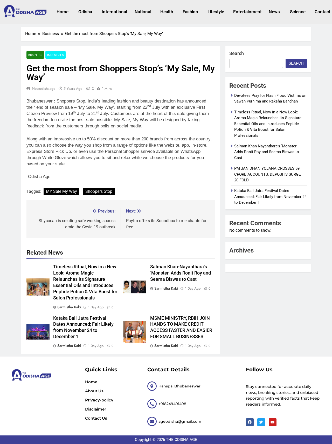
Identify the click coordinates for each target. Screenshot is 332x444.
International (113, 11)
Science (297, 11)
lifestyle (215, 11)
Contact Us (96, 418)
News (274, 11)
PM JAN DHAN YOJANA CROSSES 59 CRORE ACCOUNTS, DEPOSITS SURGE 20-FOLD (267, 174)
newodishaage (43, 88)
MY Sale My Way (61, 191)
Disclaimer (95, 409)
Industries (55, 55)
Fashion (190, 11)
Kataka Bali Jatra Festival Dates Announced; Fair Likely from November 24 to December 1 (270, 196)
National (142, 11)
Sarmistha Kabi (69, 307)
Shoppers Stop (98, 191)
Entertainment (245, 11)
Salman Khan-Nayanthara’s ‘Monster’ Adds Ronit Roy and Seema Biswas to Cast (180, 273)
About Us (94, 390)
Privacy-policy (99, 400)
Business (35, 55)
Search (236, 53)
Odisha (84, 11)
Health (166, 11)
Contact (322, 11)
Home (62, 11)
